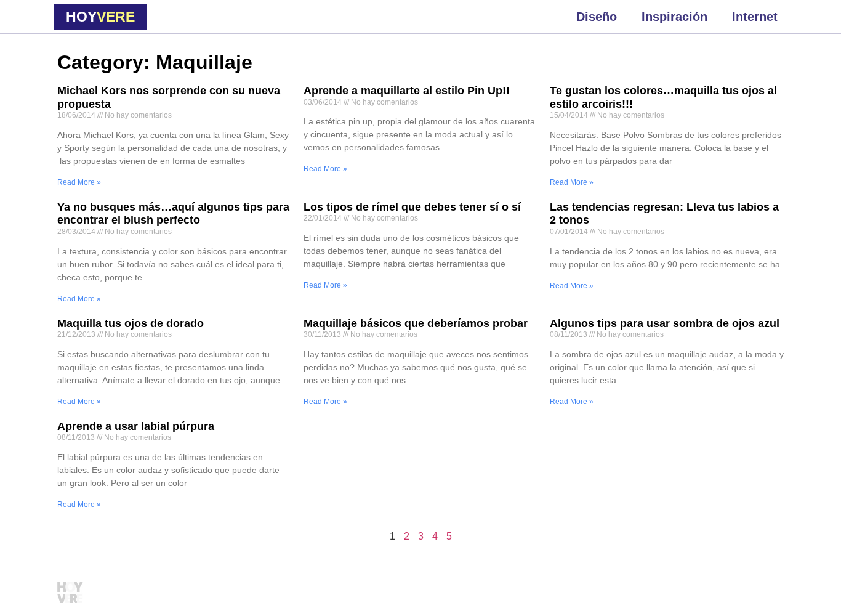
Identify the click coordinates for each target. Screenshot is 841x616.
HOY (100, 17)
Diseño (596, 16)
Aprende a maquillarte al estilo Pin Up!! (407, 90)
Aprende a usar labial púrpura (135, 426)
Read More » (79, 182)
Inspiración (674, 16)
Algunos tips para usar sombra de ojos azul (664, 323)
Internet (755, 16)
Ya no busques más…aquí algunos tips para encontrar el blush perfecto (173, 214)
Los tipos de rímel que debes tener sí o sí (412, 207)
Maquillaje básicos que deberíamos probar (416, 323)
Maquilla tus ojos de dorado (130, 323)
